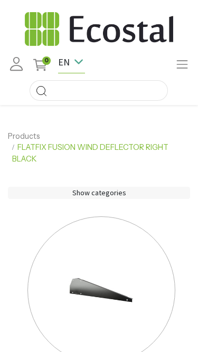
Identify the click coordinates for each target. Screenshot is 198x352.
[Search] (41, 90)
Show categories (99, 192)
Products (24, 136)
